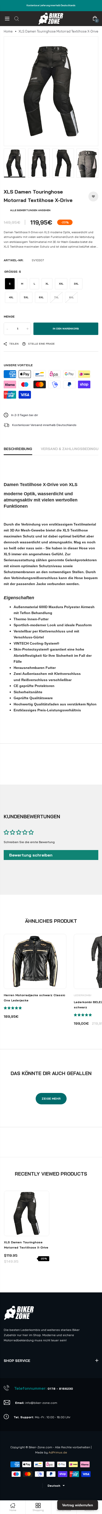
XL (47, 283)
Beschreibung (18, 449)
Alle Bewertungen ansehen (30, 210)
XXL (61, 283)
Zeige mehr (51, 1098)
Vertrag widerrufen (77, 1505)
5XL (26, 297)
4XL (11, 297)
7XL (56, 297)
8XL (71, 297)
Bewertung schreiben (30, 855)
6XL (41, 297)
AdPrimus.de (58, 1452)
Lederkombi (82, 995)
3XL (76, 283)
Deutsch (54, 1485)
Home (8, 31)
